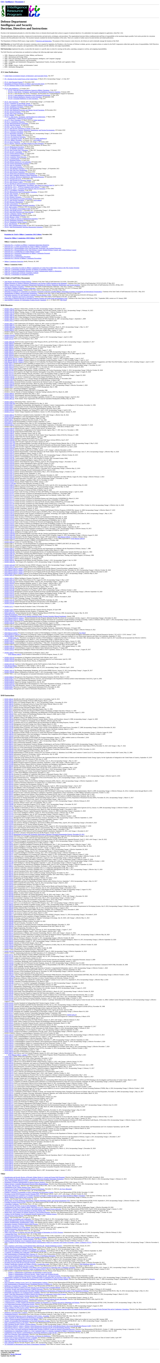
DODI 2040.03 (8, 756)
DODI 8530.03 (8, 1157)
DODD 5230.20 (9, 623)
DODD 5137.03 (9, 522)
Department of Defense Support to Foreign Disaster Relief (21, 1296)
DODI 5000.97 (8, 928)
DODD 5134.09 (9, 515)
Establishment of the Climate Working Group (17, 1187)
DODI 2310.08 (8, 762)
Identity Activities (9, 1231)
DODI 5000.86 (8, 919)
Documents (19, 2)
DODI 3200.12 (8, 826)
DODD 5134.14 (9, 513)
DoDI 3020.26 (8, 779)
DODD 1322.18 (9, 312)
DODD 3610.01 (9, 395)
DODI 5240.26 (8, 1046)
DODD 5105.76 (9, 477)
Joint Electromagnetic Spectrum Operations (17, 1229)
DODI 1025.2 (8, 707)
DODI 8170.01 (8, 1125)
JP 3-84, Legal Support (11, 203)
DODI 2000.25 (8, 746)
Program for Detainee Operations (14, 286)
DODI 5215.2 (8, 1013)
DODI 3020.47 (8, 789)
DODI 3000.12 (8, 769)
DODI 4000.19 (8, 876)
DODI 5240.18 (8, 1040)
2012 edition (37, 140)
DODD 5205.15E (9, 581)
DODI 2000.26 (8, 747)
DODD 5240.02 (9, 639)
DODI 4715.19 (8, 901)
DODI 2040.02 (8, 754)
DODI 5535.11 (8, 1093)
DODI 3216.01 (8, 838)
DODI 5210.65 (8, 1003)
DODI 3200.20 (8, 829)
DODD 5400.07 (9, 652)
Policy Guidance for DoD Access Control (16, 1307)
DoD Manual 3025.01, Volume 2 (14, 360)
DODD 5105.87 (9, 482)
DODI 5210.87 (8, 1006)
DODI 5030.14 (8, 934)
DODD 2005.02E (9, 327)
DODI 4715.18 (8, 899)
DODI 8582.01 (8, 1167)
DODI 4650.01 (8, 891)
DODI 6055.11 (8, 1100)
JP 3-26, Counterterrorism (11, 158)
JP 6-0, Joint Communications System (15, 225)
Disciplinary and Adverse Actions (14, 1225)
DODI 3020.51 (8, 794)
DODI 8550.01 (8, 1160)
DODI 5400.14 (8, 1058)
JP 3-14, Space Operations (12, 142)
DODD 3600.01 (9, 393)
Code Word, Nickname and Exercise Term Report (19, 296)
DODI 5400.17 (8, 1061)
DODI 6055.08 (8, 1098)
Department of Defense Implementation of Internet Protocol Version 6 (24, 1182)
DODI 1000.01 (8, 699)
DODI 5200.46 (8, 979)
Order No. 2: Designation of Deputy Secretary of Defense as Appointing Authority (28, 269)
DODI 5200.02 (8, 969)
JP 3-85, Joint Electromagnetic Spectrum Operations (19, 205)
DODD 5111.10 (9, 495)
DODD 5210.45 (9, 586)
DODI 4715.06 (8, 898)
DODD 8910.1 (8, 688)
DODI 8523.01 (8, 1153)
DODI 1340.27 (8, 731)
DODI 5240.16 (8, 1036)
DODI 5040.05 (8, 943)
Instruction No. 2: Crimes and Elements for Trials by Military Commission (26, 246)
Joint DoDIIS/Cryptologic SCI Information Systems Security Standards (25, 300)
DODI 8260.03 (8, 1128)
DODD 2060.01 (9, 328)
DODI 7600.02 (8, 1115)
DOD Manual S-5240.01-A (12, 634)
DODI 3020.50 (8, 792)
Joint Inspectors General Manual (13, 1215)
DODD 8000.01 (9, 677)
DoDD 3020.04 (9, 353)
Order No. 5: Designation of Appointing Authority (19, 274)
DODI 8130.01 (8, 1123)
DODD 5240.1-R (13, 638)
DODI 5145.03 (8, 963)
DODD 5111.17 (9, 502)
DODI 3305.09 (8, 851)
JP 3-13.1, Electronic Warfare (13, 135)
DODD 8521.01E (9, 685)
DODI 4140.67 (8, 883)
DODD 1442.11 (9, 320)
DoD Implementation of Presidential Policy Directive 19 (20, 1254)
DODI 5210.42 (8, 998)
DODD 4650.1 (8, 408)
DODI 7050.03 (8, 1113)
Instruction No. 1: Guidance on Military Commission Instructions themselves (26, 245)
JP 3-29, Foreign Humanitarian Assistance (16, 163)
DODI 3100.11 (8, 806)
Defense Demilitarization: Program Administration (19, 1220)
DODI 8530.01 (8, 1155)
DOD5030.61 (8, 423)
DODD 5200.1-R (9, 537)
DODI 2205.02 (8, 761)
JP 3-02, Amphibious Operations (13, 107)
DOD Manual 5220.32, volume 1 (14, 618)
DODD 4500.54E (9, 403)
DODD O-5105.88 (10, 483)
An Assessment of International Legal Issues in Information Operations (25, 1344)
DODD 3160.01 (9, 382)
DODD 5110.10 (9, 488)
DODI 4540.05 (8, 888)
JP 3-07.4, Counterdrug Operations (14, 122)
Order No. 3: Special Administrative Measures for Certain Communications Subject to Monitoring (32, 271)
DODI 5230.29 (8, 1028)
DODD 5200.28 (9, 550)
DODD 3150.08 (9, 378)
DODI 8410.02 (8, 1142)
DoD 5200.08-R (9, 1342)
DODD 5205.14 (9, 580)
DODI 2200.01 (8, 759)
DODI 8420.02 (8, 1143)
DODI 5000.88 (8, 921)
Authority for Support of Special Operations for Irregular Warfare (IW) (25, 1210)
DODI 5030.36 (8, 936)
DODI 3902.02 (8, 874)
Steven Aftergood (15, 1354)
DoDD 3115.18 (9, 375)
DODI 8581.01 (8, 1165)
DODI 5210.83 (8, 1005)
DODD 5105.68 (9, 468)
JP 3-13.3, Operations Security (13, 138)
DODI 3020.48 (8, 791)
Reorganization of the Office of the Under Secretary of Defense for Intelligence (27, 1336)
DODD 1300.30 (9, 310)
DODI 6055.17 (8, 1103)
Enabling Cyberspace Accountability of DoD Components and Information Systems (28, 1192)
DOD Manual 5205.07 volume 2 (14, 570)
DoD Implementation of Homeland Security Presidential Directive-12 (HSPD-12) (28, 1284)
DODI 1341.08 (8, 732)
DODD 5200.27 (9, 548)
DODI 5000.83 (8, 918)
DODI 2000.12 (8, 741)
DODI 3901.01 (8, 871)
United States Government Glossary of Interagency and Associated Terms (25, 76)
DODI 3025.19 (8, 797)
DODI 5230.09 (8, 1020)
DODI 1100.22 (8, 714)
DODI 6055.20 (8, 1105)
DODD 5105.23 (9, 455)
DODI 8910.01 (8, 1170)
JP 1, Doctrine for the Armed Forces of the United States (20, 79)
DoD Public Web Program (12, 1185)
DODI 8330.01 (8, 1138)
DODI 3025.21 (8, 801)
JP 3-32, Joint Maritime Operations (14, 168)
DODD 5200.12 (9, 542)
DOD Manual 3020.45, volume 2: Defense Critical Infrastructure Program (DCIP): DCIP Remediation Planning (37, 1327)
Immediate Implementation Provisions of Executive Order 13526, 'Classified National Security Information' (35, 1299)
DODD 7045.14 (9, 670)
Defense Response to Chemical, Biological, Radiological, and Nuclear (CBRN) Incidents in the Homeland (35, 283)
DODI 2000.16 (8, 742)
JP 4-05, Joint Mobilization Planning (15, 215)
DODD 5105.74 (9, 473)
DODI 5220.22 (8, 1015)
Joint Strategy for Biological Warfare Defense (17, 281)
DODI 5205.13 (8, 988)
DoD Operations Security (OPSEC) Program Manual (20, 1324)
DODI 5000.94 (8, 926)
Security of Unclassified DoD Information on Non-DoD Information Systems (27, 1321)
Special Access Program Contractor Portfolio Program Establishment (24, 1189)
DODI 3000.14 (8, 771)
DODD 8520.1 (8, 687)
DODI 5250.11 (8, 1050)
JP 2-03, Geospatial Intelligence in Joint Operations (23, 98)
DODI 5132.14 (8, 961)
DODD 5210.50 (9, 591)
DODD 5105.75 (9, 475)
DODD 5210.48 (9, 590)
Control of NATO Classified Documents (16, 1301)
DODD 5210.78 (9, 600)
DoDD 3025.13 (9, 363)
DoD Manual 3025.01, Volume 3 (14, 362)
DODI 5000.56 (8, 906)
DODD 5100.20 (9, 428)
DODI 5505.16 (8, 1075)
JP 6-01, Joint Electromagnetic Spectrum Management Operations (23, 227)
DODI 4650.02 (8, 893)
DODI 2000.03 (8, 737)
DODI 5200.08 (8, 971)
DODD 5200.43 (9, 560)
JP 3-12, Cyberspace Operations (13, 132)
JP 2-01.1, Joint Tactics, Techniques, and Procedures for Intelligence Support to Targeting (34, 92)
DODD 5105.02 (9, 448)
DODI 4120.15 (8, 878)
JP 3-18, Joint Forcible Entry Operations (16, 150)
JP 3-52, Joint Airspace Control (13, 182)
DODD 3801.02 (9, 398)
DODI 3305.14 (8, 858)
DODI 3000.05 (8, 766)
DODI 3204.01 (8, 836)
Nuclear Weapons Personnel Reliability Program (18, 1247)
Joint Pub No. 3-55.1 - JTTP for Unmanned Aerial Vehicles (21, 187)
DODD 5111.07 (9, 493)
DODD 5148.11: (9, 530)
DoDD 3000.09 (9, 348)
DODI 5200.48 (8, 981)
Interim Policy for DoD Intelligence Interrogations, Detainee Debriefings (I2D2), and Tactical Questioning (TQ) (37, 1200)
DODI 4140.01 (8, 879)
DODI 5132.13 (8, 959)
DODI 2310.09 (8, 764)
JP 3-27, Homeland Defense (12, 160)
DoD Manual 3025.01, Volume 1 (14, 358)
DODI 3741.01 (8, 869)
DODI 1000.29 (8, 702)
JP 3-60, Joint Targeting (11, 193)
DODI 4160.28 (8, 884)
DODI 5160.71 (8, 966)
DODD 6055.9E (9, 664)
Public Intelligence (39, 120)
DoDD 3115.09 (9, 370)
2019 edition (37, 200)
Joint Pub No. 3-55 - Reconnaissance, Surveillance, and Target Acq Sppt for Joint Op (29, 185)
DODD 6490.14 (9, 667)
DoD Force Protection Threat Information (16, 1334)
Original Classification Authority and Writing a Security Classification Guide (26, 1264)
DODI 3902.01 (8, 873)
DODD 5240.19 (9, 648)
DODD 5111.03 (9, 492)
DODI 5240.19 (8, 1041)
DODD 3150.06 (9, 377)
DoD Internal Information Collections (15, 1257)
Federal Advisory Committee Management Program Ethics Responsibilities (26, 1184)
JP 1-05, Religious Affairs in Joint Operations (17, 85)
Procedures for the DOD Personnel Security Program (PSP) (21, 1194)
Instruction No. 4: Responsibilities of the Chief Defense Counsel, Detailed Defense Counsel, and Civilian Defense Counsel (40, 250)
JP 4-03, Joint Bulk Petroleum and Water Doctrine (19, 212)
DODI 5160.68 (8, 964)
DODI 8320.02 (8, 1133)
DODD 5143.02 (9, 525)
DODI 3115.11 (8, 811)
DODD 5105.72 (9, 470)
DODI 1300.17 (8, 717)
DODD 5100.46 (9, 431)
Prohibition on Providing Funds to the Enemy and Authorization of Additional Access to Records (32, 1209)
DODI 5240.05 (8, 1031)
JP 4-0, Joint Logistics (10, 207)
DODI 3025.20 (8, 799)
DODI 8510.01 (8, 1148)
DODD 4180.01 (9, 402)
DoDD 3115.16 (9, 373)
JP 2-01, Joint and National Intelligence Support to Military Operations (28, 90)
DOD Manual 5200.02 (77, 538)
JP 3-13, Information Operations (13, 133)
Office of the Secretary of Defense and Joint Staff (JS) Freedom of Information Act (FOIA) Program (33, 1232)
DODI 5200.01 (8, 968)
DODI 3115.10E (9, 809)
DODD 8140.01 (9, 680)
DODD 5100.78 (9, 436)
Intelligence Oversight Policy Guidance (15, 1286)
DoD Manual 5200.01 (64, 537)
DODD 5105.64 (9, 463)
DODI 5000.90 (8, 924)
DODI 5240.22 (8, 1043)
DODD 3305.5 (8, 387)
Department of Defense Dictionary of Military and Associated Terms (24, 84)
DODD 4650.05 (9, 410)
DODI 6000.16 (8, 1095)
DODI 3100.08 (8, 804)
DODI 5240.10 (8, 1035)
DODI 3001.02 (8, 774)
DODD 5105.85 (9, 478)
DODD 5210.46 (9, 588)
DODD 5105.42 (9, 456)
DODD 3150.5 (8, 380)
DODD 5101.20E (9, 445)
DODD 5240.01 (9, 636)
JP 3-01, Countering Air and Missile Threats (17, 103)
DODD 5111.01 (9, 490)
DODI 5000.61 (8, 909)
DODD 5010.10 (9, 416)
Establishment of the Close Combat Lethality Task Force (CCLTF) (23, 1207)
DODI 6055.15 (8, 1101)
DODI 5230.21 (8, 1023)
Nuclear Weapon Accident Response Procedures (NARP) (21, 1259)
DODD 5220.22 (9, 611)
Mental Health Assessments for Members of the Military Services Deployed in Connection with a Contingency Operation (39, 1267)
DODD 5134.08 (9, 510)
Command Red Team (10, 1234)
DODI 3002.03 (8, 777)
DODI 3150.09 (8, 822)
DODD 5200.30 (9, 552)
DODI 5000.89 (8, 923)
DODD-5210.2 (8, 585)
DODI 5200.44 (8, 978)
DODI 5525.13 (8, 1081)
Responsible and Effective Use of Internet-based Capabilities (22, 1292)
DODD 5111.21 (9, 505)
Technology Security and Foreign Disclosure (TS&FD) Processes (23, 1289)
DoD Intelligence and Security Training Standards (19, 1239)
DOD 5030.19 (8, 421)
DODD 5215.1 (8, 606)
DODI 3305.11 (8, 854)
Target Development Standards (13, 290)
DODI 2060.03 (8, 757)
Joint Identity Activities (11, 1190)
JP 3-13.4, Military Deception (13, 140)
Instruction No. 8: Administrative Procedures (17, 256)
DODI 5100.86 (8, 946)
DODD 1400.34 (9, 317)
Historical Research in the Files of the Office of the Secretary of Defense (25, 1237)
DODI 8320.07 (8, 1137)
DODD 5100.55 (9, 435)
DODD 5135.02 (9, 517)
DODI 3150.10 (8, 824)
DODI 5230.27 (8, 1026)
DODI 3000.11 (8, 767)
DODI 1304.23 (8, 722)
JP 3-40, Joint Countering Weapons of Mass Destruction (20, 175)
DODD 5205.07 (9, 567)
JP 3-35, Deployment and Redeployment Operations (19, 173)
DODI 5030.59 (8, 939)
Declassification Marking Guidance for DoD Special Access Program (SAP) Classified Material (32, 1287)
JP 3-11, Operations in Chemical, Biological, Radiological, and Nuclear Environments (29, 130)
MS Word (63, 300)
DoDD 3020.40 (9, 355)
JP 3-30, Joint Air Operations (12, 165)
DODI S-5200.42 (9, 976)
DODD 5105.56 (9, 458)
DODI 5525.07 (8, 1080)
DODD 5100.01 (9, 425)
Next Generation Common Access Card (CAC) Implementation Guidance (26, 1282)
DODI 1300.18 (8, 719)
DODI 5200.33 (8, 973)
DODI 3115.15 (8, 816)
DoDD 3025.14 (9, 365)
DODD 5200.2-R (9, 538)
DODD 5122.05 (9, 507)
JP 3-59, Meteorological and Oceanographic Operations (20, 192)
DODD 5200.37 (9, 558)
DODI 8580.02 (8, 1163)
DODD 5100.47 (9, 433)
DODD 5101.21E (9, 446)
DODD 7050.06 (9, 672)
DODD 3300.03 (9, 385)
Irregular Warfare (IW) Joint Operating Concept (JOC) (20, 1339)
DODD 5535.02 (9, 661)
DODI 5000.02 (8, 904)
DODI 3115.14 (8, 814)
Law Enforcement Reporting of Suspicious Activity (19, 1304)
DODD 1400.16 (9, 315)
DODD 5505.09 (9, 659)
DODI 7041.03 (8, 1111)
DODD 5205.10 (9, 575)
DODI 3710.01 (8, 868)
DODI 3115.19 (8, 819)
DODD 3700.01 (9, 397)
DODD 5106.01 (9, 485)
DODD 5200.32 (9, 555)
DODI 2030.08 (8, 752)
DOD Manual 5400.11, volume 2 (18, 1055)
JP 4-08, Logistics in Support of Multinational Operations (21, 218)
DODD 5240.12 (9, 646)
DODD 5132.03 (9, 508)
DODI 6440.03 (8, 1108)
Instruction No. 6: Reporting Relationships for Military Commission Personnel (27, 253)
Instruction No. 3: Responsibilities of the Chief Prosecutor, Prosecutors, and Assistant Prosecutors (32, 248)
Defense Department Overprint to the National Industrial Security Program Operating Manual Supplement (35, 616)
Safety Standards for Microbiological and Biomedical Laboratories (23, 1317)
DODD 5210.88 (9, 603)
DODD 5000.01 (9, 415)
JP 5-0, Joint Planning (10, 223)
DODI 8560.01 (8, 1162)
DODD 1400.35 (9, 319)
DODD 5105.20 (9, 451)
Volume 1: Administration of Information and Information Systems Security (30, 1272)
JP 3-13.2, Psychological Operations (15, 137)
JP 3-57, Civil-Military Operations (14, 190)
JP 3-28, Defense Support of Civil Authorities (17, 162)
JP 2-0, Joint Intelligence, (11, 88)
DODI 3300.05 (8, 844)
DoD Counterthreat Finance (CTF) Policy (16, 1322)
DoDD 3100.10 (9, 368)
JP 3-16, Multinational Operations (14, 147)
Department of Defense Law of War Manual (17, 1227)
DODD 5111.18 (9, 503)
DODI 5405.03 (8, 1063)
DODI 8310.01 (8, 1131)
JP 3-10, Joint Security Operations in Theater (17, 128)
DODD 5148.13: (9, 532)
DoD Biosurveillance (10, 665)
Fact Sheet (82, 633)
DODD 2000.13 (9, 325)
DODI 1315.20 (8, 724)
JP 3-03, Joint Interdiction (11, 108)
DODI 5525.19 (8, 1088)
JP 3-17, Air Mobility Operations (14, 148)
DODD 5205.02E (9, 565)
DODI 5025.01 (8, 931)
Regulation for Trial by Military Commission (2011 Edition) (23, 234)
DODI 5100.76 (8, 944)
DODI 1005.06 (8, 706)
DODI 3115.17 (8, 817)
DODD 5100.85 (9, 438)
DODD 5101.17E (9, 443)
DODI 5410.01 (8, 1065)
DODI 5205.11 (8, 986)
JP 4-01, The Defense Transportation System (17, 208)
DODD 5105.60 (9, 460)
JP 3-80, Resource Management (13, 202)
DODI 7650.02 (8, 1118)
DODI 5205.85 (8, 993)
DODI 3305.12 (8, 856)
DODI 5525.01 (8, 1078)
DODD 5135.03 (9, 518)
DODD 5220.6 (8, 609)
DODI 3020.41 (8, 782)
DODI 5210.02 (8, 996)
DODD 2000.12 (9, 323)
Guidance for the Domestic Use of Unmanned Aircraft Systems (22, 1241)
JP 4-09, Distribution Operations (13, 220)
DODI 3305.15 (8, 859)
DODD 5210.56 (9, 596)
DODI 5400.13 (8, 1056)
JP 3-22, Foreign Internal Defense (14, 153)
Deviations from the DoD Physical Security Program (19, 1262)
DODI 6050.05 (8, 1096)
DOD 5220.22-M (9, 613)
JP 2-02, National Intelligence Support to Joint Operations (25, 97)
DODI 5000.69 (8, 911)
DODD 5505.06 (9, 657)
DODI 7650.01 (8, 1116)
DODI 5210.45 (8, 1000)
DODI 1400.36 (8, 734)
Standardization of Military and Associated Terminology (20, 293)
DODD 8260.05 (9, 682)
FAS (2, 2)
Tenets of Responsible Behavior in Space (16, 1180)
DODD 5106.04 (9, 487)
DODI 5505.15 (8, 1073)
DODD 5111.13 (9, 498)
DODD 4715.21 (9, 412)
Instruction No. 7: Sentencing (13, 255)
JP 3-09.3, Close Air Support (12, 127)
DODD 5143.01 (9, 523)
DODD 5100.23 (9, 430)
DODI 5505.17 (8, 1076)
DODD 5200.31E (9, 553)
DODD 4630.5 (8, 405)
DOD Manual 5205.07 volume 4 (14, 573)
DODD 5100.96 (9, 440)
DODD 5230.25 (9, 628)
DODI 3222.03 (8, 841)
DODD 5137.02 (9, 520)
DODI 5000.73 (8, 913)
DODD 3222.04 (9, 383)
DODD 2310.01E (9, 335)
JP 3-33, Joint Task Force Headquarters (15, 170)
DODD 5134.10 (9, 512)
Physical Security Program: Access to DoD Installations (20, 1205)
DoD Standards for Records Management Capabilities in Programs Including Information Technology (34, 1179)
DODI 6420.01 (8, 1106)
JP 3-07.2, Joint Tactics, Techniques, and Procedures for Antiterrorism (24, 117)
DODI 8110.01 (8, 1121)
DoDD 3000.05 (9, 343)
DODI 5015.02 (8, 929)
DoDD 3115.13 (9, 372)
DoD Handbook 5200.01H (87, 1264)
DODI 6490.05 (8, 1110)
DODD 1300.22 (9, 309)
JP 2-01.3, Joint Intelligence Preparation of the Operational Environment (29, 95)
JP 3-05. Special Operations (12, 112)
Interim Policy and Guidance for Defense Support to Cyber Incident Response (27, 1212)
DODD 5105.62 (9, 461)
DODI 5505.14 (8, 1071)
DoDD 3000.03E (9, 342)
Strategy (6, 1199)
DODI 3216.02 (8, 839)
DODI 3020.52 (8, 796)
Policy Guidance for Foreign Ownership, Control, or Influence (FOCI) (25, 1269)
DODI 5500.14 (8, 1066)
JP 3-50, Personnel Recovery (12, 178)
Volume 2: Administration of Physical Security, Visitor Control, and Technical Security (33, 1274)
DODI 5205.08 (8, 983)
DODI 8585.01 (8, 1168)
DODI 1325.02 (8, 726)
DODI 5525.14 (8, 1083)
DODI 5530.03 (8, 1090)
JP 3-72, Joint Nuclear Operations (14, 200)
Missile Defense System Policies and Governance (18, 1197)
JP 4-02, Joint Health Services (13, 210)
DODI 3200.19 (8, 827)
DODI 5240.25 (8, 1045)
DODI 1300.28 (8, 721)
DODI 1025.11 (8, 712)
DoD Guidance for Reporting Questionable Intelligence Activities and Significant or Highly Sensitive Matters (36, 1279)
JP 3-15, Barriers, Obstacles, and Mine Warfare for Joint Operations (24, 143)
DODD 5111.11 (9, 497)
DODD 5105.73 (9, 472)
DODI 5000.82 (8, 916)
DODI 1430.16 (8, 736)
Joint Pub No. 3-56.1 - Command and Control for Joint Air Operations (24, 188)
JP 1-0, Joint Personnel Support (13, 82)
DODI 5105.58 (8, 951)
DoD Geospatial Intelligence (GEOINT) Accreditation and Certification (25, 1251)
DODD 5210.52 (9, 593)
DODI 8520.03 (8, 1152)
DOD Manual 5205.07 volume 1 (14, 568)
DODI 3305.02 (8, 849)
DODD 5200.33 (9, 557)
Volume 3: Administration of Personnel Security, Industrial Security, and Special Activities (34, 1276)
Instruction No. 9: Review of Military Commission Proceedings (22, 258)
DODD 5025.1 (8, 420)
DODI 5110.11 (8, 954)
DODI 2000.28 (8, 749)
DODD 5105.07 (9, 450)
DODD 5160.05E (9, 533)
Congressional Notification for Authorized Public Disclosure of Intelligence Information (30, 1256)
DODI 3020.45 (8, 786)
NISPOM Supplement (10, 614)
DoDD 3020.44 (9, 357)
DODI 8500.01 (8, 1147)
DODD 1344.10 (9, 314)
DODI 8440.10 (8, 1145)
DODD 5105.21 (9, 453)
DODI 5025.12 (8, 933)
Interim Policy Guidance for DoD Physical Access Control (21, 1306)
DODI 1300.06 (8, 716)
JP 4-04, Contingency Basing (12, 213)
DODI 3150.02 (8, 821)
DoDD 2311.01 (9, 338)
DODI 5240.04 (8, 1030)
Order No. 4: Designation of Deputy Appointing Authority (21, 273)
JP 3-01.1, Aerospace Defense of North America (18, 105)
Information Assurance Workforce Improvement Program (21, 1224)
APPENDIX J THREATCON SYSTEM (20, 118)
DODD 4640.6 (8, 407)
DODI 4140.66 (8, 881)
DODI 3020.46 (8, 787)
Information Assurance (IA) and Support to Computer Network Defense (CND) (27, 295)
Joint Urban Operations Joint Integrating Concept (18, 1341)
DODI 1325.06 (8, 727)
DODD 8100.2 (8, 678)
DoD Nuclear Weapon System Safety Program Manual (20, 1249)
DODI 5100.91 (8, 948)
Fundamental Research (11, 1314)
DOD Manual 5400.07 (14, 654)
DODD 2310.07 (9, 337)
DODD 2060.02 (9, 330)
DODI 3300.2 (8, 843)
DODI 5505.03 (8, 1068)
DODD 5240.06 (9, 643)
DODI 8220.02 (8, 1126)
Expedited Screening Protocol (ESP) (15, 1202)
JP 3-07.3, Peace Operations (12, 120)
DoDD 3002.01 (9, 352)
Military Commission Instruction (13, 261)
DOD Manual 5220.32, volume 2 (14, 619)
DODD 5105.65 (9, 465)
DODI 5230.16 (8, 1021)
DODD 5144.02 (9, 527)
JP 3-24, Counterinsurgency (12, 155)
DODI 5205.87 (8, 995)
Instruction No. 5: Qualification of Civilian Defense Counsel (22, 251)
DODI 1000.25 (8, 701)
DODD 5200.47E (9, 562)
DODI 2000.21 (8, 744)
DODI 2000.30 (8, 751)
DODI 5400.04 (8, 1051)
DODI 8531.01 (8, 1158)
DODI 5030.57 (8, 938)
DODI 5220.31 (71, 1015)
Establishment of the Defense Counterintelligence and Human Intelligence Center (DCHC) (30, 1332)
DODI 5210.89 (8, 1010)
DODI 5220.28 (8, 1016)
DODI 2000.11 (8, 739)
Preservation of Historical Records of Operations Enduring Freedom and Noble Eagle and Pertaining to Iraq (35, 298)
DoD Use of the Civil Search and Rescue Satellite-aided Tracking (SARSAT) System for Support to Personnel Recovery (39, 1329)
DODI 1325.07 (8, 729)
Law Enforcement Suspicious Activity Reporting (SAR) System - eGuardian (26, 1316)
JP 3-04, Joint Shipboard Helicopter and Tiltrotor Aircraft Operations (24, 110)
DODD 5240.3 (8, 641)
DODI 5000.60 (8, 908)
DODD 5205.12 (9, 578)
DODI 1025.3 (8, 709)
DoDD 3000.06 (9, 345)
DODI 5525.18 (8, 1086)
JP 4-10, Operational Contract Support (15, 222)
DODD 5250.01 (9, 649)
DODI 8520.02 (8, 1150)
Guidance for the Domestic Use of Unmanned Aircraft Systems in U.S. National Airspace (30, 1214)
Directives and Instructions (44, 41)
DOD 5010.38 (8, 418)
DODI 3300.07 (8, 846)
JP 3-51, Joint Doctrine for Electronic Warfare (17, 180)
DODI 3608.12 (8, 866)
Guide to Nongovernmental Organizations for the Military (21, 1319)
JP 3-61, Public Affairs (11, 195)
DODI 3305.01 (8, 848)
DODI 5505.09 (8, 1070)
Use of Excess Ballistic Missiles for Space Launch (19, 1266)
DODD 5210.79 (9, 601)
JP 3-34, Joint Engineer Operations (14, 172)
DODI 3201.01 (8, 831)
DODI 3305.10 (8, 853)
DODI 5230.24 (8, 1025)
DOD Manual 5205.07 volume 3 (14, 572)
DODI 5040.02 (8, 941)
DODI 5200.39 (8, 974)
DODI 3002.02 (8, 776)
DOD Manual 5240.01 (11, 633)
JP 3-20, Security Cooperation (13, 152)
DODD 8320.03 (9, 683)
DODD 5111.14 (9, 500)
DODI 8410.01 (8, 1140)
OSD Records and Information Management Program (20, 1261)
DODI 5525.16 (8, 1085)
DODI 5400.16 (8, 1060)
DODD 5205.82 (9, 583)
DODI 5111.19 (8, 956)
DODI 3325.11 (8, 864)
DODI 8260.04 (8, 1130)
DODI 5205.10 (8, 985)
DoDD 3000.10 (9, 350)
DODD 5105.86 (9, 480)
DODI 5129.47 (8, 958)
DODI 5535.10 (8, 1091)
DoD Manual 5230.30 (10, 629)
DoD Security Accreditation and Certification (17, 1219)
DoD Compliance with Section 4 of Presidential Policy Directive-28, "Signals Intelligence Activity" (33, 1246)
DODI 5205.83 (8, 991)
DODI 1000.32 (8, 704)
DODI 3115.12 (8, 812)
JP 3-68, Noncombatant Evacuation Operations (18, 198)
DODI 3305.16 (8, 861)
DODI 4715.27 (8, 903)
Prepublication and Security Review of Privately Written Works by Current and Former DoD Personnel (34, 1177)
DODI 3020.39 (8, 781)
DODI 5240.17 (8, 1038)
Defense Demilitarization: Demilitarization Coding (19, 1222)
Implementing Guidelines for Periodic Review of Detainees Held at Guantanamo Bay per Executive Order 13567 (37, 1277)
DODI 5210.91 (8, 1011)
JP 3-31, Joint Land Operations (13, 167)
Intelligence (9, 2)
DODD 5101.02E (9, 441)
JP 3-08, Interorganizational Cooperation (16, 123)
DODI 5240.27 (8, 1048)
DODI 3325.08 (8, 863)
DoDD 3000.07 (9, 347)
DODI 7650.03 (8, 1120)
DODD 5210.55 (9, 595)
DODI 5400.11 (8, 1053)
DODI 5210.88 (8, 1008)
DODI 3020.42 (8, 784)
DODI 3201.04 (8, 833)
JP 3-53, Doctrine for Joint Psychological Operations (19, 183)
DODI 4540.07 (8, 889)
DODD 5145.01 (9, 528)
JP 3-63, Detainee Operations (12, 197)
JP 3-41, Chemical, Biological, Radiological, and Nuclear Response (24, 177)
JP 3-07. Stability (9, 115)
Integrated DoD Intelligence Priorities (15, 1236)
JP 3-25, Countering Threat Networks (15, 157)
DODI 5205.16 (8, 990)
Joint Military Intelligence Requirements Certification (19, 288)
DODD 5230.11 (9, 621)
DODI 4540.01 (8, 886)
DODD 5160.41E (9, 535)
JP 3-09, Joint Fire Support (12, 125)
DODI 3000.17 (8, 772)
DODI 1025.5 (8, 711)
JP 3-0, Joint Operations (11, 102)
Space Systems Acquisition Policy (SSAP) (16, 1297)
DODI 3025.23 (8, 802)
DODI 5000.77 (8, 914)
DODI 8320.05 (8, 1135)
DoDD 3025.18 (9, 367)
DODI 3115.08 (8, 807)
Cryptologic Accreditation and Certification (17, 1252)
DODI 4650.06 (8, 894)
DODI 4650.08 (8, 896)
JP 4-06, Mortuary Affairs (11, 217)
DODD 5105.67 (9, 467)
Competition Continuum (11, 1204)
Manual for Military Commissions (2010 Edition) (19, 238)
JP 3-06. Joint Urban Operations (13, 113)
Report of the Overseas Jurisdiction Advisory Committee (20, 1337)
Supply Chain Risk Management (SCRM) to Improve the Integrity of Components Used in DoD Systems (35, 1294)
